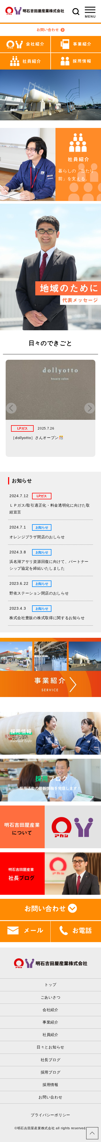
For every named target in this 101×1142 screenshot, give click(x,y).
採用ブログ (51, 1072)
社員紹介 (50, 1034)
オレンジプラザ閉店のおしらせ (37, 537)
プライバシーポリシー (50, 1115)
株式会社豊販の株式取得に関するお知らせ (47, 618)
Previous (11, 408)
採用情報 (50, 1084)
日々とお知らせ (50, 1047)
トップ (50, 984)
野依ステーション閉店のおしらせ (39, 593)
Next (89, 408)
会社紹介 (50, 1010)
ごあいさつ (51, 997)
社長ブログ (51, 1060)
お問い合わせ (50, 1097)
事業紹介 (50, 1022)
